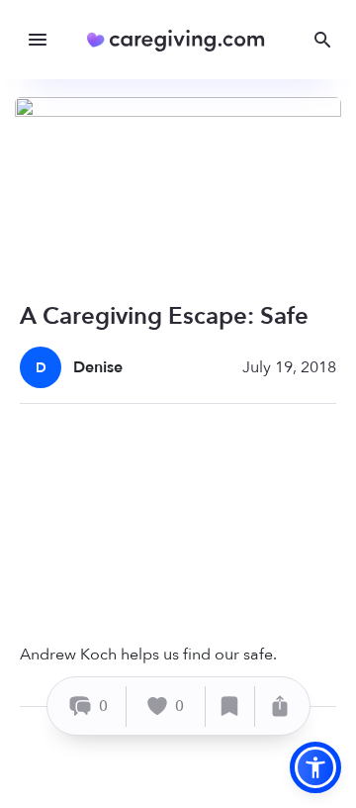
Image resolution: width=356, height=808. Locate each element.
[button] (315, 767)
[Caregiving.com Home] (182, 40)
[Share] (280, 706)
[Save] (230, 706)
